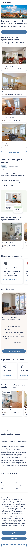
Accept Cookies (14, 533)
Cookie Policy (6, 527)
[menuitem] (11, 478)
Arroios (3, 485)
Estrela (2, 488)
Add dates (13, 32)
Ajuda (2, 483)
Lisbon (10, 430)
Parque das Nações (19, 491)
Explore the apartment (14, 351)
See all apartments (14, 152)
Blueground (4, 430)
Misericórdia (4, 491)
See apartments (7, 375)
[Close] (25, 495)
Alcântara (17, 483)
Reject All (14, 538)
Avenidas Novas (19, 485)
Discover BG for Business (12, 279)
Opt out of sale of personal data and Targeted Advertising (14, 545)
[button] (25, 2)
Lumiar (16, 488)
